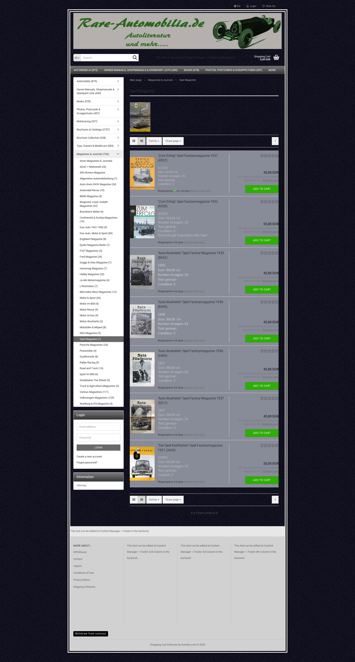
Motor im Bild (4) (89, 303)
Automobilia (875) (86, 70)
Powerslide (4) (88, 350)
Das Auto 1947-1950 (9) (93, 227)
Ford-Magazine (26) (91, 256)
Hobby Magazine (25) (92, 274)
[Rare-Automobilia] (177, 29)
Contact (77, 559)
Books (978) (191, 70)
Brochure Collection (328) (91, 137)
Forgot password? (87, 462)
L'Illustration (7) (89, 286)
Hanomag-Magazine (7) (93, 268)
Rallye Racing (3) (89, 362)
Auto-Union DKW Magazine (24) (98, 184)
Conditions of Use (83, 572)
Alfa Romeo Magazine (92, 172)
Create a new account (89, 456)
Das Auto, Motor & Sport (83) (96, 233)
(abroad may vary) (200, 191)
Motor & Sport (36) (90, 297)
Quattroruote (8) (89, 356)
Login (99, 447)
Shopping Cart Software (164, 644)
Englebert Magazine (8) (93, 239)
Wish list (270, 6)
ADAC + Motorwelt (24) (93, 166)
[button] (237, 6)
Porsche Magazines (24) (94, 344)
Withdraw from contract (90, 633)
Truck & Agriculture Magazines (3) (99, 385)
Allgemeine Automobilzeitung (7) (98, 178)
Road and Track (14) (91, 368)
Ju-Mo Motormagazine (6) (95, 280)
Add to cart (262, 188)
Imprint (77, 566)
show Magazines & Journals (96, 160)
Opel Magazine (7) (90, 339)
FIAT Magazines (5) (91, 250)
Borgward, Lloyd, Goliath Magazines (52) (94, 203)
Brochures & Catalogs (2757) (93, 129)
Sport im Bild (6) (89, 374)
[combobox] (154, 141)
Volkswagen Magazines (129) (97, 397)
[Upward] (344, 656)
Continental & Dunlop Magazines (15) (98, 219)
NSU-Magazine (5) (90, 333)
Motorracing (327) (87, 121)
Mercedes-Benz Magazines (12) (98, 291)
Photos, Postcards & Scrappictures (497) (233, 70)
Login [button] (252, 6)
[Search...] (135, 58)
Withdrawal (79, 552)
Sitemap (81, 485)
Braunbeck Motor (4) (92, 211)
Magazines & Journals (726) (93, 154)
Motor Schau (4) (89, 315)
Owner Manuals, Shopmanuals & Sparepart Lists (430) (141, 70)
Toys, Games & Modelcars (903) (95, 145)
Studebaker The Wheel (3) (95, 380)
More (272, 70)
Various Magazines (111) (94, 391)
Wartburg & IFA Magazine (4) (96, 403)
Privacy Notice (81, 579)
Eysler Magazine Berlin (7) (95, 245)
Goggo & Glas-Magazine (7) (96, 262)
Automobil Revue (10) (92, 190)
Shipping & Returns (84, 586)
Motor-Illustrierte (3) (91, 321)
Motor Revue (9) (89, 309)
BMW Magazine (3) (91, 196)
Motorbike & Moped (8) (93, 327)
